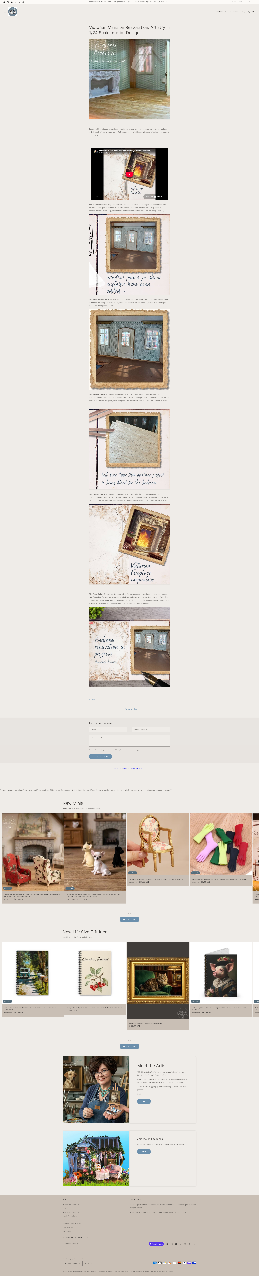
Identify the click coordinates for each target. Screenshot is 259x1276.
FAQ (64, 1208)
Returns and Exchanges (71, 1204)
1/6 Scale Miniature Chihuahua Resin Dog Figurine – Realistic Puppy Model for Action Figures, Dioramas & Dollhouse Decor (93, 895)
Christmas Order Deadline (72, 1223)
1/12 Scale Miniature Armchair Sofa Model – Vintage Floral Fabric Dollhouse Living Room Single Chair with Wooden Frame (32, 895)
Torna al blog (131, 709)
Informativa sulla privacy (122, 1271)
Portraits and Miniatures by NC (76, 1271)
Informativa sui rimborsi (105, 1271)
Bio (144, 1101)
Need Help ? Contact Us (71, 1212)
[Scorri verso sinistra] (125, 913)
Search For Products (70, 1216)
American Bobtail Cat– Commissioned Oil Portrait (146, 1023)
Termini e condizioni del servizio (140, 1271)
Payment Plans (68, 1227)
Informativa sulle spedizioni (159, 1271)
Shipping (66, 1220)
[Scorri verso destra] (134, 913)
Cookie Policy (68, 1231)
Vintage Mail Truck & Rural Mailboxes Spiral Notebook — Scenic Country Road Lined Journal (30, 1008)
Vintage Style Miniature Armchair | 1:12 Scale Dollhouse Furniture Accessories (156, 879)
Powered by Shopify (91, 1271)
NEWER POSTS (137, 768)
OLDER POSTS (121, 768)
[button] (4, 11)
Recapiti (171, 1271)
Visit (144, 1152)
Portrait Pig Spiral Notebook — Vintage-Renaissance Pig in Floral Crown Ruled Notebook (219, 1008)
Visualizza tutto (129, 919)
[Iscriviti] (100, 1243)
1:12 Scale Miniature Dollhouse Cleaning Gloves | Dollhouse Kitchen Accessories (219, 879)
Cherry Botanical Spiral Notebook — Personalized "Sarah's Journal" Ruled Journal (94, 1008)
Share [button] (93, 699)
